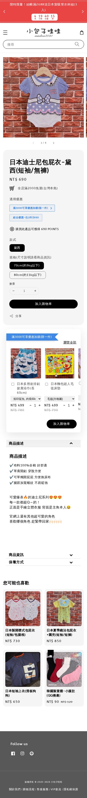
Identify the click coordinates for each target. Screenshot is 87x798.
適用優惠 (16, 199)
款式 (13, 240)
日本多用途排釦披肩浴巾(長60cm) (28, 388)
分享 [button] (18, 316)
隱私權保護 (71, 789)
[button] (5, 32)
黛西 (17, 248)
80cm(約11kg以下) (27, 275)
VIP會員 (56, 789)
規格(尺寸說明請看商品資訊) (30, 257)
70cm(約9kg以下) (26, 265)
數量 (12, 283)
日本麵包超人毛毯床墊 (62, 386)
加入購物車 (43, 304)
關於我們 (15, 789)
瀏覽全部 (69, 342)
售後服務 (42, 789)
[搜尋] (77, 44)
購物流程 (28, 789)
